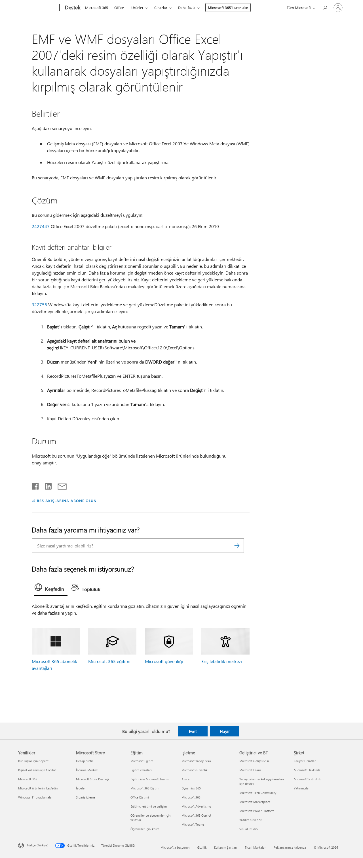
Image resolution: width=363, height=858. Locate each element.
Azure (185, 779)
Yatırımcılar (302, 788)
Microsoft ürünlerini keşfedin (38, 788)
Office (119, 7)
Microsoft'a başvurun (175, 847)
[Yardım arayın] (324, 7)
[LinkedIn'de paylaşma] (46, 485)
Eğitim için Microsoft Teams (149, 779)
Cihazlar (160, 7)
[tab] (50, 588)
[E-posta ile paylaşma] (59, 485)
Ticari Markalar (255, 847)
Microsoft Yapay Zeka (196, 761)
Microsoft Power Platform (256, 811)
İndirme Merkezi (87, 770)
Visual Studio (248, 829)
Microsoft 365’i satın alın (228, 7)
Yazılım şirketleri (250, 820)
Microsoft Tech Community (257, 793)
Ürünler (137, 7)
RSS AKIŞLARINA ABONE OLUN (67, 500)
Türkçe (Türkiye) (37, 845)
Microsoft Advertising (196, 806)
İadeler (81, 788)
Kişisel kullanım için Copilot (37, 770)
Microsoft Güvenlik (194, 770)
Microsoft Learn (250, 770)
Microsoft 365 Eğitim (144, 788)
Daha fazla (186, 7)
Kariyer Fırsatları (305, 761)
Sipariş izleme (85, 797)
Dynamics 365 (191, 788)
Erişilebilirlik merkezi (221, 661)
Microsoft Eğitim (141, 761)
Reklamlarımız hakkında (289, 847)
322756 (39, 304)
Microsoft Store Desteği (92, 779)
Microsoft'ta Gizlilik (307, 779)
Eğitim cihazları (141, 770)
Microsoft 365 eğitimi (109, 661)
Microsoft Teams (193, 824)
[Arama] (237, 545)
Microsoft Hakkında (307, 770)
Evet (193, 731)
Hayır (225, 731)
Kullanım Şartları (225, 847)
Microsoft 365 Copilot (196, 815)
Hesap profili (85, 761)
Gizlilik (201, 847)
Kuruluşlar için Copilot (33, 761)
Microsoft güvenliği (164, 661)
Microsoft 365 (96, 7)
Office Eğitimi (139, 797)
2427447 (41, 226)
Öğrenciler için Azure (144, 829)
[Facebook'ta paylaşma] (36, 485)
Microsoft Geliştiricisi (254, 761)
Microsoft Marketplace (255, 802)
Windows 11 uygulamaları (36, 797)
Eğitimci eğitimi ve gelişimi (149, 806)
